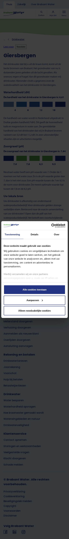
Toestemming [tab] (12, 234)
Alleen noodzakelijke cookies (34, 310)
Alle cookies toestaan (35, 289)
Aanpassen (32, 300)
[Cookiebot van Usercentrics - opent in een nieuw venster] (51, 225)
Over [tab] (56, 234)
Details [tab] (35, 234)
